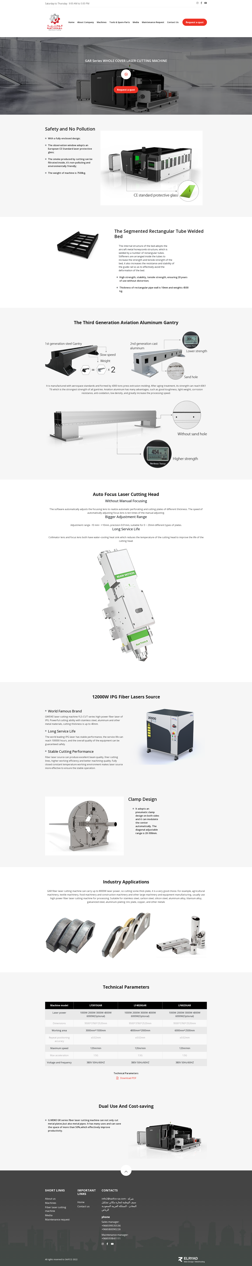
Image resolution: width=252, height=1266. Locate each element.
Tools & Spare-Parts (119, 22)
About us (50, 1198)
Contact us (172, 22)
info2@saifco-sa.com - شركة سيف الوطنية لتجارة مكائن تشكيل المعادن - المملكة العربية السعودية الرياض (119, 1204)
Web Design (189, 1262)
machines (101, 22)
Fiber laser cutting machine (55, 1209)
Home (71, 22)
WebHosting (200, 1262)
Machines (50, 1203)
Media (136, 22)
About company (85, 22)
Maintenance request (153, 22)
